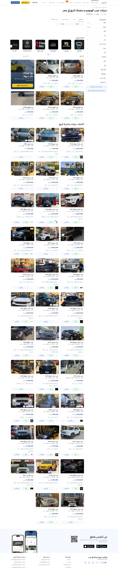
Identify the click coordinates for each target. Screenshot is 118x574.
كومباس (15, 482)
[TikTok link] (93, 562)
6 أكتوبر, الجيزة (53, 185)
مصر (103, 562)
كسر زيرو (69, 83)
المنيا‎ (55, 417)
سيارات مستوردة (78, 2)
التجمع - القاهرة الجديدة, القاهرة (26, 151)
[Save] (62, 61)
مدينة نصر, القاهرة (78, 151)
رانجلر (46, 185)
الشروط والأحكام (67, 564)
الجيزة (80, 83)
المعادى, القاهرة (78, 449)
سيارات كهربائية (69, 2)
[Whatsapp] (75, 86)
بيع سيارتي (24, 2)
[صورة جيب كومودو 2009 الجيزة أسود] (22, 98)
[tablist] (47, 19)
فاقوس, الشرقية (53, 516)
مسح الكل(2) (89, 14)
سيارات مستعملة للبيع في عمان (18, 567)
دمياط (55, 449)
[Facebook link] (97, 562)
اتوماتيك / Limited (54, 352)
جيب (77, 83)
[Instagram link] (85, 562)
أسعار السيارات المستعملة (96, 87)
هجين (32, 485)
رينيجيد (15, 185)
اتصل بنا (69, 562)
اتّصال (65, 86)
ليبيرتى (15, 151)
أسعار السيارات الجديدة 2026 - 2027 (96, 91)
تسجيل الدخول (15, 2)
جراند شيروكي (69, 151)
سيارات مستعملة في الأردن (19, 562)
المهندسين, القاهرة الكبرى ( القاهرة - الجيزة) (49, 151)
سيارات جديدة (86, 2)
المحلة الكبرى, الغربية (77, 417)
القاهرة (80, 383)
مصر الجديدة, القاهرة (77, 185)
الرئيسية (69, 559)
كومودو (73, 83)
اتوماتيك (68, 250)
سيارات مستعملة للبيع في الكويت (18, 559)
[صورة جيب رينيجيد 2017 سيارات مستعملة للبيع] (72, 432)
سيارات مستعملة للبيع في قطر (18, 564)
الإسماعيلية (54, 250)
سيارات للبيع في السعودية (44, 564)
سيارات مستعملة (94, 2)
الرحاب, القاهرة (28, 282)
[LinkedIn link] (89, 562)
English (34, 2)
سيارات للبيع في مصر (45, 559)
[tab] (81, 19)
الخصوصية (68, 567)
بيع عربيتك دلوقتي (22, 85)
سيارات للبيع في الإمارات (45, 562)
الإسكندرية (79, 114)
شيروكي (57, 153)
